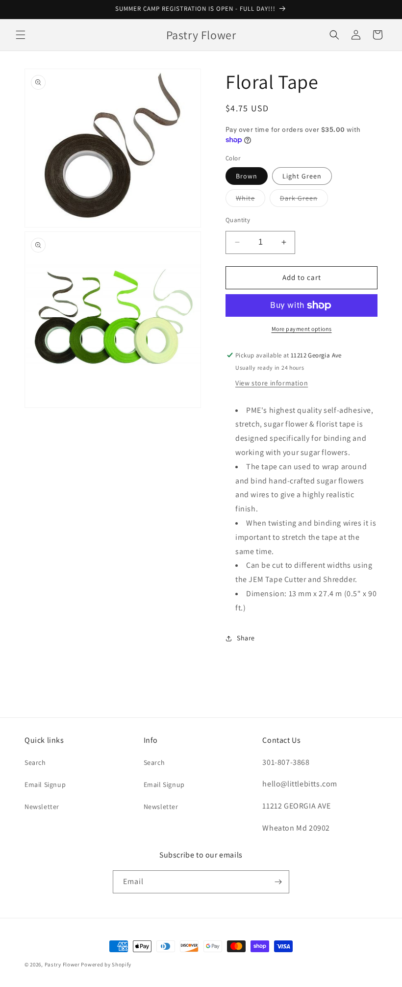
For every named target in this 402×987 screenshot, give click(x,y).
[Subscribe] (278, 881)
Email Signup (45, 784)
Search (35, 762)
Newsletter (42, 806)
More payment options (302, 328)
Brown (246, 176)
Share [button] (246, 637)
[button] (20, 35)
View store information (271, 383)
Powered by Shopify (106, 964)
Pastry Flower (62, 964)
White (250, 200)
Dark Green (304, 200)
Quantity (238, 220)
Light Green (302, 176)
